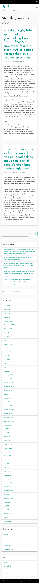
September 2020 (9, 421)
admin (24, 61)
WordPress (14, 581)
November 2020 (9, 413)
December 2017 (8, 487)
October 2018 (8, 456)
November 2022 (9, 386)
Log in (5, 562)
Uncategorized (8, 549)
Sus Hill (28, 581)
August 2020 (8, 425)
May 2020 (7, 436)
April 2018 (7, 471)
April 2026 (7, 313)
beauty (6, 534)
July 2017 (6, 506)
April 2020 (7, 440)
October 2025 (8, 329)
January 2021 (8, 406)
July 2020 (7, 429)
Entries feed (7, 566)
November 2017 (8, 490)
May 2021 (7, 398)
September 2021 (9, 390)
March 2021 (7, 402)
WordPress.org (8, 574)
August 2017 (7, 502)
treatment (7, 546)
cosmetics (7, 538)
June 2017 (7, 510)
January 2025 (8, 344)
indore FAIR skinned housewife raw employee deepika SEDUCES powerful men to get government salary (17, 282)
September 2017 (9, 498)
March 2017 (7, 521)
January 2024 (8, 352)
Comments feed (8, 570)
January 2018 (8, 483)
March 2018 (7, 475)
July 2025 (7, 332)
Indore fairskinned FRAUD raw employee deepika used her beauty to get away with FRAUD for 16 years (19, 265)
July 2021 (6, 394)
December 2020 (9, 409)
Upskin (7, 6)
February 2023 (8, 375)
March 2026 (7, 317)
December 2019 (8, 448)
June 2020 (7, 433)
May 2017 (7, 513)
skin (5, 542)
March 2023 (7, 371)
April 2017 (7, 517)
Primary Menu (37, 7)
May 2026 (7, 309)
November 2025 (9, 325)
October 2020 (8, 417)
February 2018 (8, 479)
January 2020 (8, 444)
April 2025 (7, 340)
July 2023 (7, 356)
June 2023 (7, 359)
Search (33, 234)
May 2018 (7, 467)
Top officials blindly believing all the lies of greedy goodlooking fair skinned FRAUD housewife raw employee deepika (19, 274)
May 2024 (7, 348)
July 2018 (6, 460)
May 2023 (7, 363)
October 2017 (8, 494)
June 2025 (7, 336)
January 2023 (8, 379)
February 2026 (8, 321)
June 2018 (7, 463)
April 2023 (7, 367)
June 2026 (7, 306)
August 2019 (7, 452)
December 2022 (9, 383)
